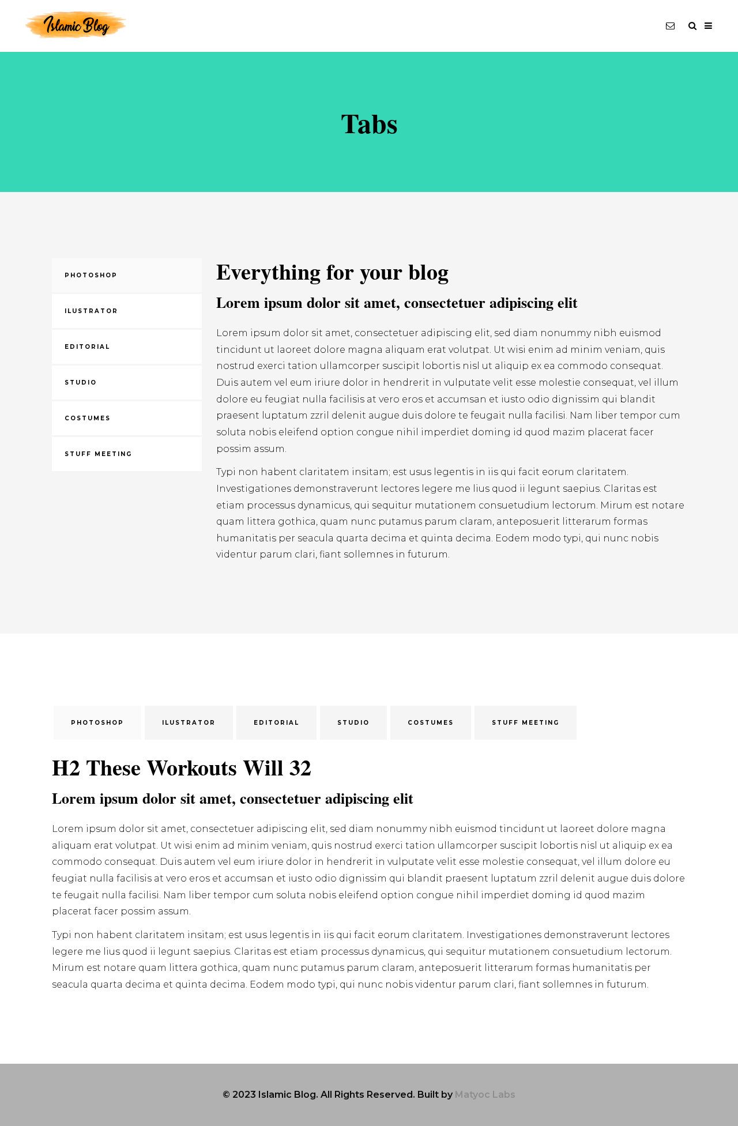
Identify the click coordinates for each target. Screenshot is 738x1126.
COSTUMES (88, 418)
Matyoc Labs (485, 1094)
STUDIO (81, 382)
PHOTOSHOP (97, 722)
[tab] (127, 275)
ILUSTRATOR (91, 311)
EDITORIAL (87, 347)
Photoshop (91, 275)
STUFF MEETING (98, 454)
